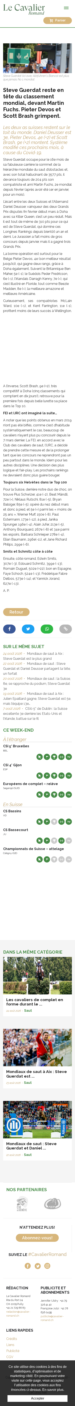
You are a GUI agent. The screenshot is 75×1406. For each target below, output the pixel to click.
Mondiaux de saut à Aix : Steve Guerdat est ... (36, 1073)
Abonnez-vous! (37, 1237)
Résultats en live (61, 757)
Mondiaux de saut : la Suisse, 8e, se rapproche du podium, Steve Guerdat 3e (37, 684)
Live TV (69, 757)
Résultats (54, 757)
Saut (28, 1011)
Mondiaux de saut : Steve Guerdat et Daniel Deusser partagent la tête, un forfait (37, 669)
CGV (9, 1357)
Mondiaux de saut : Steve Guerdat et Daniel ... (31, 1145)
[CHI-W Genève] (22, 1203)
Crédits (11, 1339)
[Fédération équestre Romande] (53, 1203)
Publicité (12, 1351)
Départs (47, 757)
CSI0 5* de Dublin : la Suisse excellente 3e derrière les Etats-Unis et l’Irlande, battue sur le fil (35, 714)
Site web (39, 757)
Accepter (37, 1398)
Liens (10, 1345)
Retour (16, 612)
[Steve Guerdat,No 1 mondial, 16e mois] (37, 58)
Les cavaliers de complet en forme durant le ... (34, 1001)
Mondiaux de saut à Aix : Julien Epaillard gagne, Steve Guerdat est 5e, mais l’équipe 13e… (37, 699)
